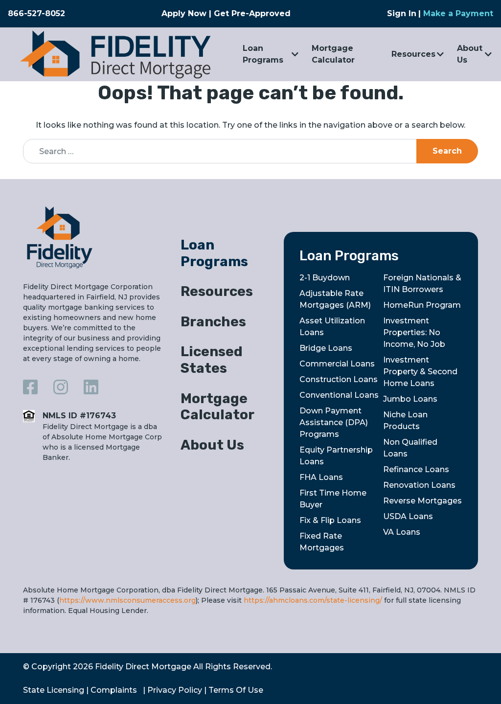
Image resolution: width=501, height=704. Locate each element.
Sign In (401, 13)
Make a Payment (458, 13)
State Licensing (53, 690)
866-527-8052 (36, 13)
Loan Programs (263, 54)
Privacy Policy (174, 690)
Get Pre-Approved (252, 13)
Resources (413, 54)
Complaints (114, 690)
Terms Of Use (235, 690)
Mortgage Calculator (333, 54)
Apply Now (183, 13)
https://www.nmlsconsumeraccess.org (127, 600)
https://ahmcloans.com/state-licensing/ (313, 600)
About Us (469, 54)
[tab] (224, 255)
